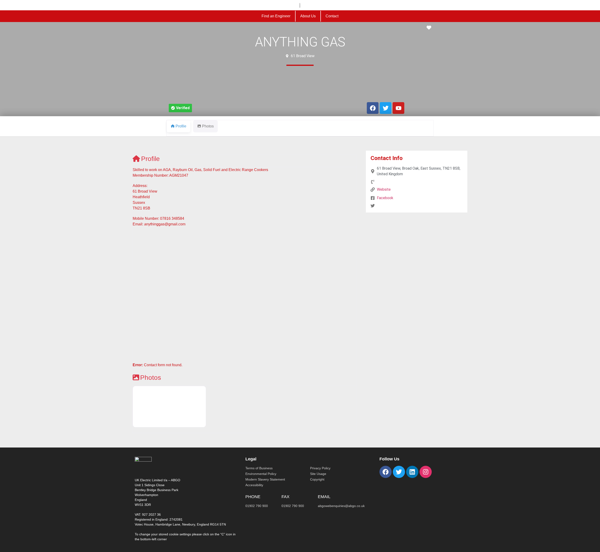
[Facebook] (385, 472)
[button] (180, 108)
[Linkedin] (412, 472)
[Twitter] (399, 472)
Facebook (385, 198)
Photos (150, 377)
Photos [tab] (208, 126)
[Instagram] (426, 472)
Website (384, 189)
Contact (332, 16)
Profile (150, 158)
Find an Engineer (276, 16)
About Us (308, 16)
